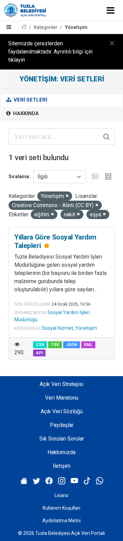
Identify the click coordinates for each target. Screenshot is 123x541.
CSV (40, 344)
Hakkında (25, 113)
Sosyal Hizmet (57, 328)
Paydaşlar (61, 425)
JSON (71, 344)
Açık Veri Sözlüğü (62, 411)
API (39, 353)
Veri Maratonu (61, 398)
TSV (55, 344)
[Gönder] (107, 136)
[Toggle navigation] (110, 10)
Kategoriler (45, 27)
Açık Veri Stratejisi (61, 384)
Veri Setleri (29, 100)
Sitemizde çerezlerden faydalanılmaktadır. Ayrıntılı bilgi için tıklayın (50, 51)
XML (88, 344)
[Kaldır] (67, 196)
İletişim (61, 466)
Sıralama (19, 176)
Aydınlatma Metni (61, 520)
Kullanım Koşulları (61, 508)
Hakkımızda (61, 452)
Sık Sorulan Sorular (61, 438)
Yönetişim (76, 27)
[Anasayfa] (24, 27)
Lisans (61, 495)
